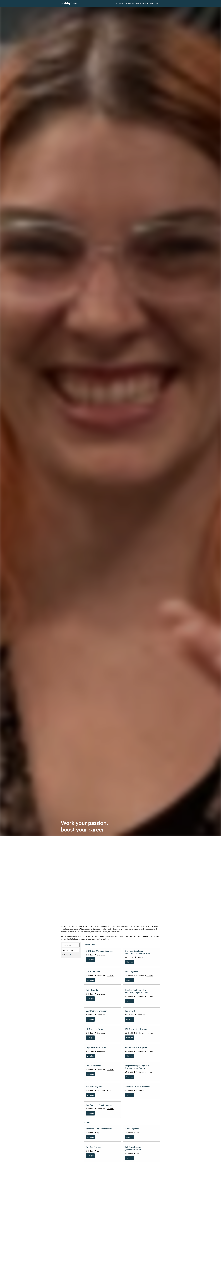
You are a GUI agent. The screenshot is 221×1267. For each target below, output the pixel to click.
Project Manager (93, 1065)
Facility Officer (131, 1011)
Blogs (152, 3)
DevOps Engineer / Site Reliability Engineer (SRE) (136, 991)
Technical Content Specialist (137, 1086)
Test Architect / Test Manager (99, 1105)
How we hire (130, 3)
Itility (157, 3)
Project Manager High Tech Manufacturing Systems (137, 1066)
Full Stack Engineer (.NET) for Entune (133, 1148)
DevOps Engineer (94, 1147)
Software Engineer (94, 1086)
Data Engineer (131, 971)
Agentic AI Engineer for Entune (100, 1128)
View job (90, 959)
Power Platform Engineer (136, 1047)
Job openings (120, 3)
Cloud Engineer (93, 971)
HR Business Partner (95, 1029)
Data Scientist (92, 990)
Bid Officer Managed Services (99, 951)
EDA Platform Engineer (96, 1011)
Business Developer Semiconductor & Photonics (137, 952)
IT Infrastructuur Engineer (136, 1029)
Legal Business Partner (96, 1047)
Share (69, 954)
